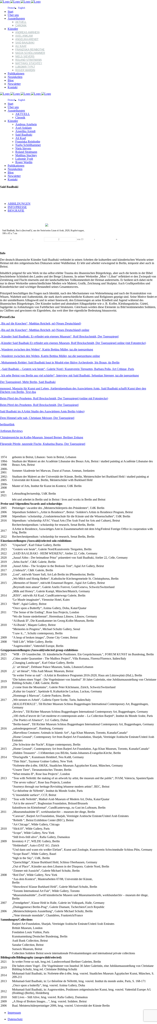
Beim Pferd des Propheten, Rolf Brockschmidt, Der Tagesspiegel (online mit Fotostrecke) (54, 398)
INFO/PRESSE (17, 207)
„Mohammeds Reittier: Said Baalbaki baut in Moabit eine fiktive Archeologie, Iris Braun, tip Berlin (59, 362)
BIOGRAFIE (16, 210)
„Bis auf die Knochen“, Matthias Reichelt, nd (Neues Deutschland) (40, 323)
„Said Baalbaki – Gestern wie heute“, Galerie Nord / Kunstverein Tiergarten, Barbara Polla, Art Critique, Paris (67, 369)
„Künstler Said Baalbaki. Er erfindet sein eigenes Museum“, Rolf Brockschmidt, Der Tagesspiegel (59, 336)
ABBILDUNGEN (19, 203)
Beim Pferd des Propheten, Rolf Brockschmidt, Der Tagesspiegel (39, 405)
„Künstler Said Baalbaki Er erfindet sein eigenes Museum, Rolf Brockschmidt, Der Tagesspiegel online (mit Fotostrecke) (73, 343)
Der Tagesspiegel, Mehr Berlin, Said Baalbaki (28, 382)
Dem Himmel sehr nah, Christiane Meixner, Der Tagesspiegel (37, 417)
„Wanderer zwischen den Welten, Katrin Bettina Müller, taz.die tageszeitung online (50, 356)
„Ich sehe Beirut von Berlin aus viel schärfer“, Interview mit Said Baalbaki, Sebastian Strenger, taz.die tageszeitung (69, 375)
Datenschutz (15, 1019)
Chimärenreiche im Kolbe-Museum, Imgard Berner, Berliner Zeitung (41, 437)
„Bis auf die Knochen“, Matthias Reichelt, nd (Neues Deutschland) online (44, 330)
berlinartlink (7, 424)
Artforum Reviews (11, 430)
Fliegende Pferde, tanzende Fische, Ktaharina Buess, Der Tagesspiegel (42, 443)
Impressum (14, 1012)
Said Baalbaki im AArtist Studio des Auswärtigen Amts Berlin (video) (42, 411)
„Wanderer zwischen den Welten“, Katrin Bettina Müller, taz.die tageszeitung (46, 349)
